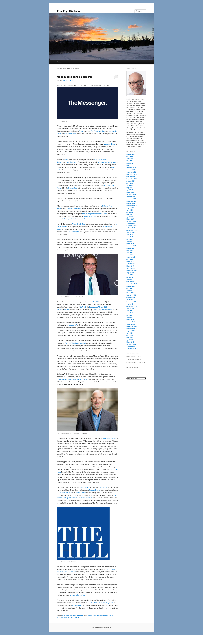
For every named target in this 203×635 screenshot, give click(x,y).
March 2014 (130, 266)
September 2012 (131, 284)
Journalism (65, 615)
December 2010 (131, 324)
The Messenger (65, 617)
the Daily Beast (108, 603)
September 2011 (131, 306)
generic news (92, 615)
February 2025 (131, 194)
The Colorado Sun (78, 224)
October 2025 (130, 177)
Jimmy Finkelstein (74, 302)
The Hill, (95, 302)
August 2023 (130, 232)
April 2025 (129, 190)
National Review (94, 490)
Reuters (67, 309)
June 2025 (129, 185)
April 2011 (129, 317)
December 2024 (131, 199)
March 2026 (130, 165)
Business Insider (70, 134)
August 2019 (130, 248)
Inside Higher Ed (86, 498)
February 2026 (131, 168)
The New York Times (95, 603)
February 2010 (131, 344)
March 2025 (130, 192)
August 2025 (130, 181)
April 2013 (129, 279)
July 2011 (129, 311)
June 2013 (129, 277)
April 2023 (129, 241)
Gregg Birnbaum (109, 438)
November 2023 (131, 226)
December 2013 (131, 268)
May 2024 (129, 215)
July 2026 (129, 156)
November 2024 (131, 201)
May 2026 (129, 161)
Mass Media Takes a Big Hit (74, 77)
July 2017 (129, 253)
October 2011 (130, 304)
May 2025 (129, 188)
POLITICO (82, 307)
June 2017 (129, 255)
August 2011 (130, 308)
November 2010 (131, 326)
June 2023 (129, 237)
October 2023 (130, 228)
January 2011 (130, 322)
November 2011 (131, 302)
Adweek (66, 572)
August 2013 (130, 273)
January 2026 (130, 170)
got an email (76, 605)
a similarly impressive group (106, 162)
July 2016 (129, 259)
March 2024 (130, 219)
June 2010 (129, 335)
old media (80, 615)
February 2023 (131, 246)
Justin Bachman (71, 162)
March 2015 (130, 261)
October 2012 (130, 282)
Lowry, (66, 159)
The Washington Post (98, 131)
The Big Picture (68, 11)
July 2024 (129, 210)
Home (59, 62)
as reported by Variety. (77, 595)
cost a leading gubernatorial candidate (73, 219)
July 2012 (129, 288)
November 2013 (131, 270)
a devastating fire (74, 232)
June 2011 (129, 313)
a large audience (72, 188)
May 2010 (129, 338)
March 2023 (130, 244)
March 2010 (130, 342)
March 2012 (130, 293)
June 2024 (129, 212)
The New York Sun (65, 492)
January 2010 (130, 346)
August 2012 (130, 286)
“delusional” (73, 325)
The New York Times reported (75, 343)
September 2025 (131, 179)
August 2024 (130, 208)
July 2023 (129, 235)
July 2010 (129, 333)
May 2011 (129, 315)
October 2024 (130, 203)
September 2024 (131, 206)
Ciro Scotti (98, 159)
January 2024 (130, 223)
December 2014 (131, 264)
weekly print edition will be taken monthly (73, 379)
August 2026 (130, 154)
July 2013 (129, 275)
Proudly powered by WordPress (101, 628)
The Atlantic (103, 487)
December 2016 (131, 257)
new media (73, 615)
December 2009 (131, 349)
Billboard (73, 572)
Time (81, 131)
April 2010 (129, 340)
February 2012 (131, 295)
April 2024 (129, 217)
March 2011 (130, 320)
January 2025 (130, 197)
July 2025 (129, 183)
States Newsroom (90, 216)
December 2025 (131, 172)
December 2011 (131, 299)
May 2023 (129, 239)
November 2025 (131, 174)
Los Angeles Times (96, 307)
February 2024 (131, 221)
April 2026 (129, 163)
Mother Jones (84, 487)
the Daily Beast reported (103, 309)
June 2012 (129, 291)
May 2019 (129, 250)
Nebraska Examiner (73, 208)
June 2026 (129, 159)
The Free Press (80, 492)
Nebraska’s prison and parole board (94, 213)
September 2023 (131, 230)
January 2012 (130, 297)
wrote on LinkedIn (110, 144)
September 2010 (131, 329)
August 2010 (130, 331)
